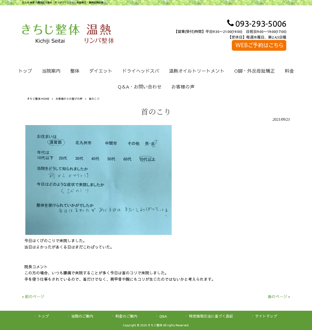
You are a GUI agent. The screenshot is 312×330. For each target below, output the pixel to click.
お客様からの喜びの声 (69, 98)
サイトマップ (266, 316)
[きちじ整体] (51, 34)
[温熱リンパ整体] (99, 34)
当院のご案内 (82, 316)
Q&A (163, 316)
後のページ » (279, 296)
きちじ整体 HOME (38, 98)
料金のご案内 (126, 316)
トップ (43, 316)
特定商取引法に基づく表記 (211, 316)
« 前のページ (33, 296)
